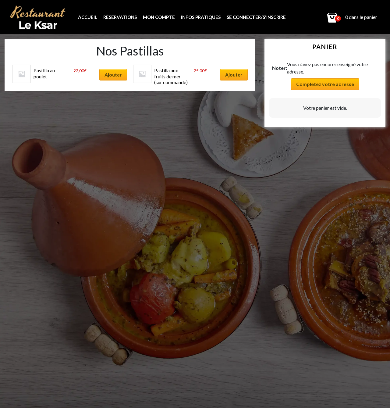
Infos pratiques (201, 17)
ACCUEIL (87, 17)
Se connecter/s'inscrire (256, 17)
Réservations (120, 17)
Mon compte (159, 17)
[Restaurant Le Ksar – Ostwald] (40, 17)
